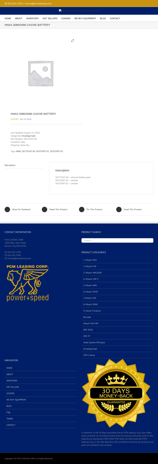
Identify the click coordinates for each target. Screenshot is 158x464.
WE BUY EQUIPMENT (16, 399)
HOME (9, 368)
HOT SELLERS (12, 387)
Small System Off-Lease (94, 342)
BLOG (9, 406)
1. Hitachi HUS (90, 260)
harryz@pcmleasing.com (38, 3)
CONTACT (10, 425)
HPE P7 (86, 336)
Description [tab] (10, 165)
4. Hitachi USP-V (90, 279)
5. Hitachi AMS (90, 285)
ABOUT (9, 374)
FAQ (8, 412)
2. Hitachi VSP (89, 266)
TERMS (9, 418)
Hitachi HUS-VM (90, 323)
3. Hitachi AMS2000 (92, 272)
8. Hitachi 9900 (90, 304)
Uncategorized (28, 135)
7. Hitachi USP (89, 298)
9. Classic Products (92, 310)
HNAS (18, 151)
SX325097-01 (42, 151)
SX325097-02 (56, 151)
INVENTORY (11, 380)
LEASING (10, 393)
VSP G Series (89, 355)
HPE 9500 (88, 329)
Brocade (87, 317)
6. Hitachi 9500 (90, 291)
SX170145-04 (28, 151)
